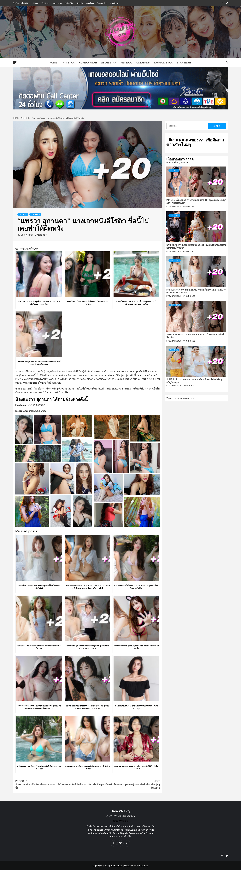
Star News (114, 3)
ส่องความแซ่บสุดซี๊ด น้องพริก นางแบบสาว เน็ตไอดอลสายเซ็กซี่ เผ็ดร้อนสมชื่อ (51, 784)
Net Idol (80, 3)
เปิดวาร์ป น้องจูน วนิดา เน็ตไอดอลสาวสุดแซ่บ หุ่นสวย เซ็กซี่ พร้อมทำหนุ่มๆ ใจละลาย (124, 784)
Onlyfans (90, 3)
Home (35, 3)
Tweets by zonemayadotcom (180, 398)
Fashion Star (102, 3)
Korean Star (57, 3)
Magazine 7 (129, 865)
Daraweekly (27, 234)
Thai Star (45, 3)
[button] (24, 429)
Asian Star (69, 3)
